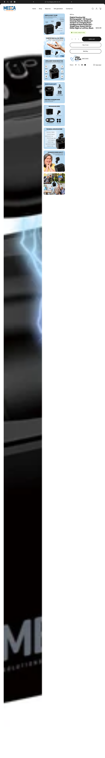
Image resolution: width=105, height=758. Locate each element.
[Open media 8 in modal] (54, 161)
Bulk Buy (85, 51)
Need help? (98, 64)
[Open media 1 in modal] (23, 385)
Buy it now (85, 45)
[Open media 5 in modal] (54, 92)
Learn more (85, 58)
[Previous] (33, 2)
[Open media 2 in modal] (54, 24)
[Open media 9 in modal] (54, 184)
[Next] (71, 2)
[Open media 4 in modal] (54, 69)
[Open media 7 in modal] (54, 138)
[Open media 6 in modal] (54, 115)
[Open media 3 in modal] (54, 47)
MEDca (72, 14)
